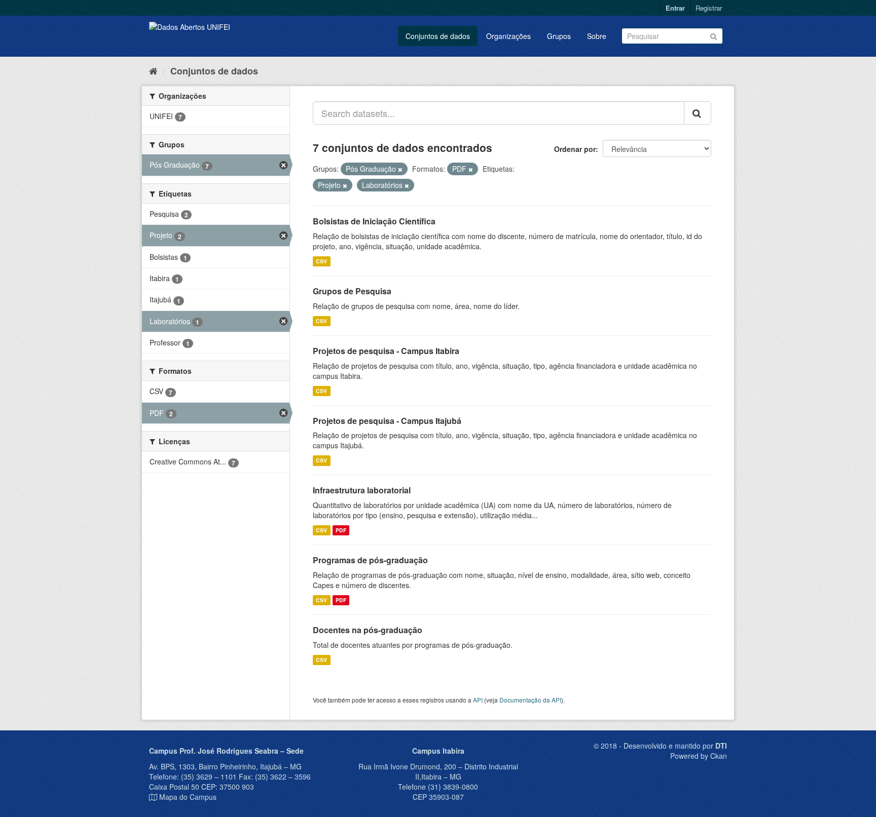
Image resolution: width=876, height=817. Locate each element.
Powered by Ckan (698, 756)
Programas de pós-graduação (370, 560)
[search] (697, 113)
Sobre (596, 36)
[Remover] (400, 169)
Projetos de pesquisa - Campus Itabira (386, 351)
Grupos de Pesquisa (352, 291)
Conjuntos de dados (438, 36)
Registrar (709, 8)
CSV (321, 261)
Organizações (508, 36)
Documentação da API (530, 699)
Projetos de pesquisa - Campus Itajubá (387, 420)
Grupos (559, 36)
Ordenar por (575, 149)
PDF (341, 530)
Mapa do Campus (187, 797)
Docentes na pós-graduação (367, 630)
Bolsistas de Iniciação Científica (374, 221)
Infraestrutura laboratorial (362, 490)
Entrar (675, 8)
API (478, 699)
